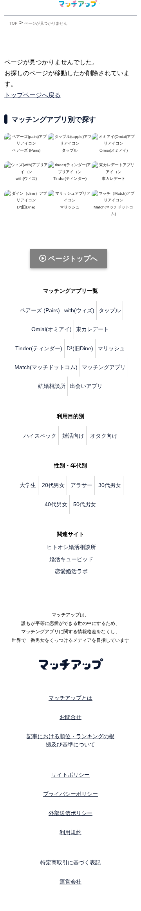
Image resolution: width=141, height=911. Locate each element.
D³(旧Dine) (80, 348)
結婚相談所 (51, 386)
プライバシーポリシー (70, 794)
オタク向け (104, 436)
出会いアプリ (86, 386)
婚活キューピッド (71, 559)
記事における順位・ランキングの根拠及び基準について (70, 740)
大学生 (28, 485)
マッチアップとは (70, 698)
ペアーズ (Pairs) (40, 310)
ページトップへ (72, 259)
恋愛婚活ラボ (71, 571)
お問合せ (70, 717)
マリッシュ (111, 348)
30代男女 (109, 485)
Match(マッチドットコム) (113, 210)
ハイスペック (40, 436)
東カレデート (92, 329)
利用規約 (70, 832)
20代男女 (53, 485)
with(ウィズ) (79, 310)
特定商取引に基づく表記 (70, 862)
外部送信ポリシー (70, 813)
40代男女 (56, 504)
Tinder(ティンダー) (38, 348)
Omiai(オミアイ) (51, 329)
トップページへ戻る (32, 95)
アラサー (81, 485)
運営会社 (70, 881)
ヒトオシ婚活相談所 (71, 547)
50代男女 (84, 504)
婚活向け (73, 436)
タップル (110, 310)
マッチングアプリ (104, 367)
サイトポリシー (70, 775)
